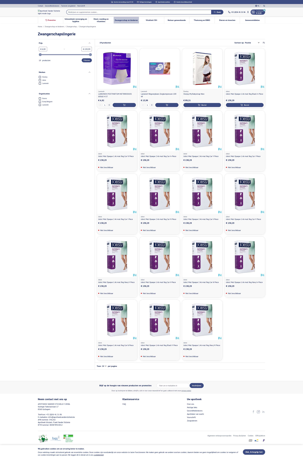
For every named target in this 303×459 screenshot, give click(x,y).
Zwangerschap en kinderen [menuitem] (127, 21)
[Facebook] (253, 412)
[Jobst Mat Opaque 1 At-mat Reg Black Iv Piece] (245, 68)
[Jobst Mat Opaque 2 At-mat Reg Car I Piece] (117, 194)
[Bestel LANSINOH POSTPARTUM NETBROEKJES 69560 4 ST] (124, 105)
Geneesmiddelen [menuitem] (255, 21)
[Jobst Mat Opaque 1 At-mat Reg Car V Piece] (245, 194)
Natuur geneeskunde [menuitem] (178, 21)
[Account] (248, 12)
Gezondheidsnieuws (52, 6)
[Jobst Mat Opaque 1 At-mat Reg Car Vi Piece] (117, 131)
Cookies (250, 436)
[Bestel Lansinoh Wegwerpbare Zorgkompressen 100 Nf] (166, 105)
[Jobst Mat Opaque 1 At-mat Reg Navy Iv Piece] (245, 257)
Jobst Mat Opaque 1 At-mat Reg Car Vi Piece (116, 156)
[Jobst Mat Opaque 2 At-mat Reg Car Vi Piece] (159, 194)
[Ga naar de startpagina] (50, 12)
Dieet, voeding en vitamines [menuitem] (104, 20)
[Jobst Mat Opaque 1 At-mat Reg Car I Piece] (245, 131)
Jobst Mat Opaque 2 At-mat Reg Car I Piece (115, 219)
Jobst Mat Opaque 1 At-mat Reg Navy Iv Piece (244, 282)
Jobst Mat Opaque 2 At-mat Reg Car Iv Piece (158, 156)
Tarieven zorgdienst (68, 6)
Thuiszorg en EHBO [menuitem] (204, 21)
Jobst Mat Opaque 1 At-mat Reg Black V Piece (159, 345)
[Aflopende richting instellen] (263, 43)
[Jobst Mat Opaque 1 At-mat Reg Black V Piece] (159, 320)
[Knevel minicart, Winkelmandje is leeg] (253, 12)
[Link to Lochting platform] (263, 440)
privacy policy (186, 391)
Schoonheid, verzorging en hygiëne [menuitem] (76, 20)
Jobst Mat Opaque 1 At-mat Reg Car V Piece (243, 219)
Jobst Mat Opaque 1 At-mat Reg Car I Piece (243, 156)
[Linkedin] (263, 412)
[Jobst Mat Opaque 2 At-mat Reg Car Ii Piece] (202, 194)
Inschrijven (196, 385)
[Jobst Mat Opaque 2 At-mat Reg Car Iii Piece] (202, 257)
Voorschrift (81, 6)
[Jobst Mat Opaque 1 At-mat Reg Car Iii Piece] (117, 320)
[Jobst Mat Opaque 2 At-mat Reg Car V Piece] (202, 131)
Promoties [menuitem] (52, 20)
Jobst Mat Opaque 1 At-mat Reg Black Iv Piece (244, 94)
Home (40, 26)
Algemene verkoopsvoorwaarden (219, 436)
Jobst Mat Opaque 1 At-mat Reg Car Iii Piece (116, 345)
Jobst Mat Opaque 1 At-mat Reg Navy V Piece (116, 282)
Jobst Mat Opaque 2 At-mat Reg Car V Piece (200, 156)
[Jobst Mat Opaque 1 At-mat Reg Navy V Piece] (117, 257)
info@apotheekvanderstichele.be (61, 417)
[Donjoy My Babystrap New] (202, 68)
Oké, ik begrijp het (254, 452)
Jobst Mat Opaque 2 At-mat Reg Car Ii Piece (200, 219)
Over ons (190, 404)
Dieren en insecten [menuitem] (229, 21)
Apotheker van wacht (195, 414)
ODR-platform (260, 436)
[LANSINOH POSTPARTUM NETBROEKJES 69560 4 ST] (117, 68)
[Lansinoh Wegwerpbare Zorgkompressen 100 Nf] (159, 68)
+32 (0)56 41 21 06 (54, 414)
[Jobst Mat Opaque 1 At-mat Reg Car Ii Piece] (159, 257)
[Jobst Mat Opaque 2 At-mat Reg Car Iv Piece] (159, 131)
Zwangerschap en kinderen (54, 26)
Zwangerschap (71, 26)
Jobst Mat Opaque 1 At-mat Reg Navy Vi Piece (201, 345)
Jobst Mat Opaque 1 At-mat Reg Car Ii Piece (158, 282)
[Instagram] (258, 412)
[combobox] (138, 12)
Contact (40, 6)
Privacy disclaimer (239, 436)
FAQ (124, 404)
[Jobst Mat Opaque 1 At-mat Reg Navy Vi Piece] (202, 320)
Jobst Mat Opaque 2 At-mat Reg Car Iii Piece (201, 282)
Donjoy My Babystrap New (193, 94)
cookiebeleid (99, 455)
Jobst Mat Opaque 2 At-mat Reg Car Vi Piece (158, 219)
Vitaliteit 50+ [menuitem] (155, 21)
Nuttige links (192, 407)
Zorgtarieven (192, 420)
